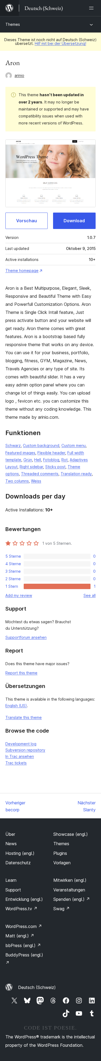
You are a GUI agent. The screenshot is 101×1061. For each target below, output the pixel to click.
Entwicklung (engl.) (24, 899)
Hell (37, 459)
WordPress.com (23, 926)
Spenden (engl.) (71, 899)
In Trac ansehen (19, 756)
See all (89, 595)
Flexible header (51, 452)
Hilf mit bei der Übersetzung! (60, 43)
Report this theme (21, 673)
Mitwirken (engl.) (69, 880)
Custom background (41, 445)
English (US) (16, 705)
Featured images (20, 452)
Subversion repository (25, 750)
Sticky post (55, 466)
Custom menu (73, 445)
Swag (61, 908)
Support (13, 889)
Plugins (60, 853)
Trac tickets (16, 763)
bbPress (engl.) (23, 945)
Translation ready (76, 473)
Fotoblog (51, 459)
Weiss (36, 481)
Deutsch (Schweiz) (37, 987)
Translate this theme (23, 717)
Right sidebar (31, 466)
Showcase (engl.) (70, 834)
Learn (10, 880)
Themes (12, 24)
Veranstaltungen (69, 889)
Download (74, 220)
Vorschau (26, 220)
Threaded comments (39, 473)
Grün (27, 459)
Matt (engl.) (19, 935)
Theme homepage (22, 270)
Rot (64, 459)
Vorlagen (62, 862)
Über (10, 834)
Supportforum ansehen (26, 637)
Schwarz (13, 445)
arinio (19, 75)
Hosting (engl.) (19, 853)
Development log (20, 743)
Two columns (17, 481)
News (11, 843)
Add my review (18, 595)
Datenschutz (18, 862)
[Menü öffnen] (92, 8)
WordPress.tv (21, 908)
